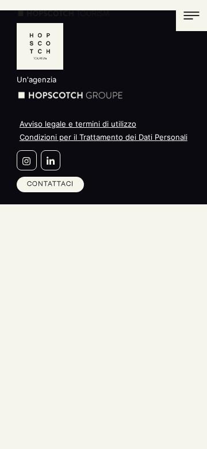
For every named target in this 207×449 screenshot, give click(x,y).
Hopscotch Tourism (63, 13)
